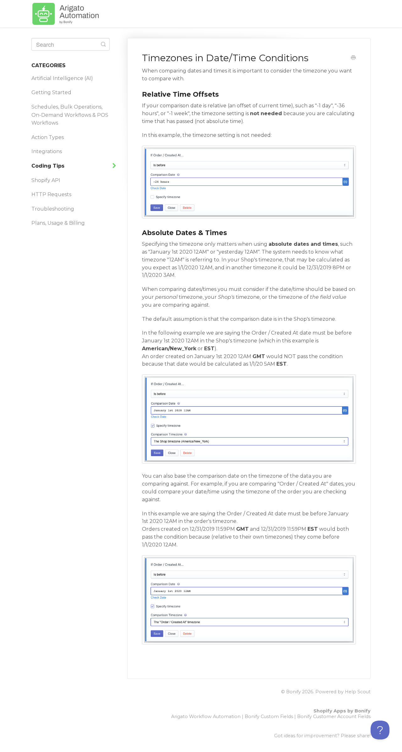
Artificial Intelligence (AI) (62, 78)
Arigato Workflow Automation (206, 716)
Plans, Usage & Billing (58, 223)
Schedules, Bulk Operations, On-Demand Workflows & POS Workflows (69, 115)
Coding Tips (48, 166)
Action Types (47, 137)
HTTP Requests (51, 194)
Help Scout (358, 692)
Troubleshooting (52, 209)
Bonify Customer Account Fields (334, 716)
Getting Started (51, 92)
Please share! (356, 736)
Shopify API (45, 180)
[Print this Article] (353, 58)
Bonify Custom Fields (269, 716)
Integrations (46, 151)
